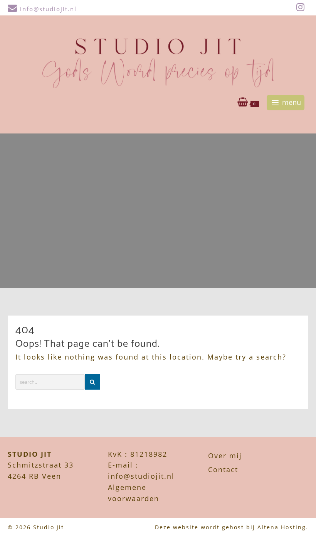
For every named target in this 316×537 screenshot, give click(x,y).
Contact (223, 469)
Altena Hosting (281, 527)
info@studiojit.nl (48, 9)
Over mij (225, 455)
